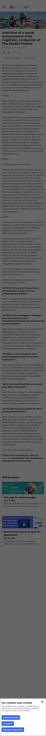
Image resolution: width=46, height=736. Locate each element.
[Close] (42, 701)
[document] (23, 717)
